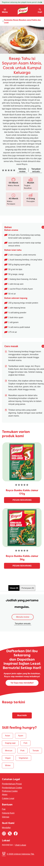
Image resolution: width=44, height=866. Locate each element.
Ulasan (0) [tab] (14, 588)
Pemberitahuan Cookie (12, 788)
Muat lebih (22, 715)
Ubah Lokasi (20, 845)
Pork (22, 751)
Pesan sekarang (22, 500)
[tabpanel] (22, 612)
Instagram (4, 833)
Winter (8, 765)
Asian (7, 736)
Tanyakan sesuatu (23, 623)
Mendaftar (6, 828)
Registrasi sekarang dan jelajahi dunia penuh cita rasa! (22, 2)
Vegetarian (23, 758)
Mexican (8, 751)
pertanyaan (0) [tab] (28, 588)
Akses (4, 794)
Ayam (20, 736)
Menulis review (22, 617)
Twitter (10, 833)
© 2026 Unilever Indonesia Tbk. (20, 854)
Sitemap (5, 817)
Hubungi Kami (8, 813)
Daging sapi (10, 743)
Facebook (16, 833)
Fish (25, 743)
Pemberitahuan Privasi (12, 784)
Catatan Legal (8, 798)
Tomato (36, 751)
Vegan (8, 758)
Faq (3, 809)
